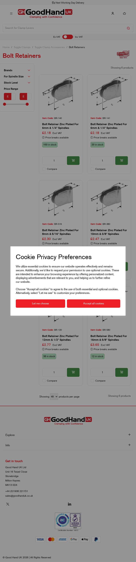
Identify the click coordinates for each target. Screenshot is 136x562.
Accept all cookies (93, 303)
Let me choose (40, 303)
